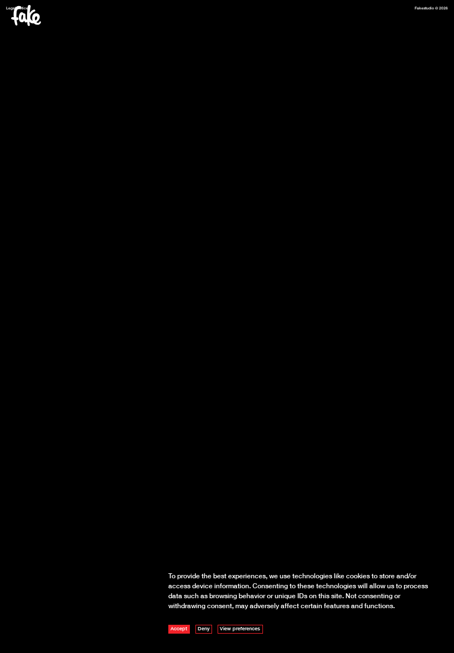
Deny (204, 628)
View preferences (240, 628)
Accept (179, 628)
